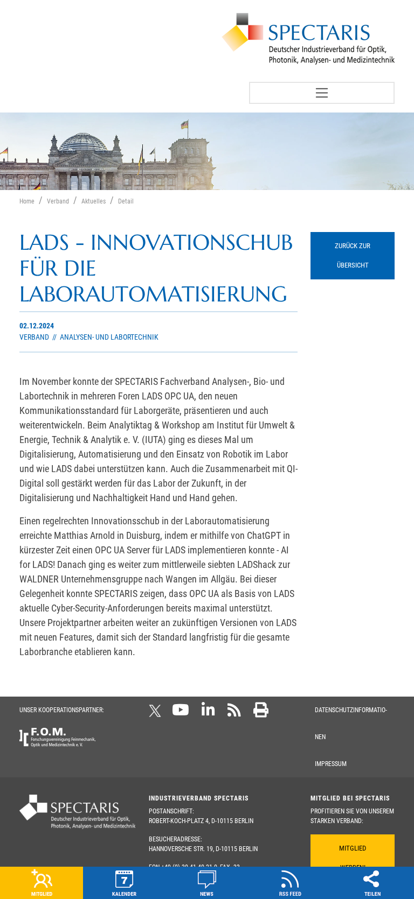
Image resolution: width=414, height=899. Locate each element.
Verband (35, 337)
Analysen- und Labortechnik (108, 337)
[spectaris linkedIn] (208, 713)
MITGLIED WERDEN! (352, 858)
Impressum (331, 764)
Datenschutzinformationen (351, 723)
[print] (261, 713)
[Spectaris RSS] (234, 713)
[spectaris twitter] (157, 713)
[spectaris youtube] (181, 713)
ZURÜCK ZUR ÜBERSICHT (352, 255)
